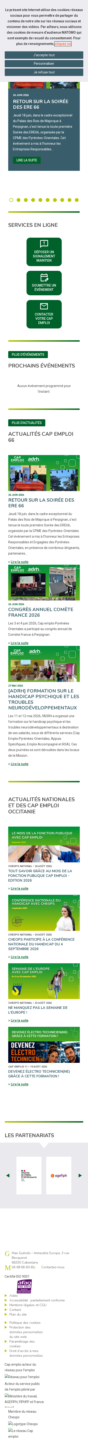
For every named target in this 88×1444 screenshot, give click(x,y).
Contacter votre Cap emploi (48, 313)
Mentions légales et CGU (27, 1305)
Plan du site (18, 1314)
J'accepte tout (44, 55)
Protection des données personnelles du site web (26, 1332)
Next (80, 1175)
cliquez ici (63, 44)
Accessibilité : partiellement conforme (37, 1300)
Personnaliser (44, 63)
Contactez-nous (53, 1267)
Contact (15, 1310)
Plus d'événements (28, 354)
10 (77, 200)
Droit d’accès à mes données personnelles (26, 1353)
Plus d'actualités (27, 423)
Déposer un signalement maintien (47, 250)
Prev (7, 1175)
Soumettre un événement (47, 282)
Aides (13, 1295)
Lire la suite (26, 160)
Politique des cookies (25, 1322)
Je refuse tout (44, 72)
